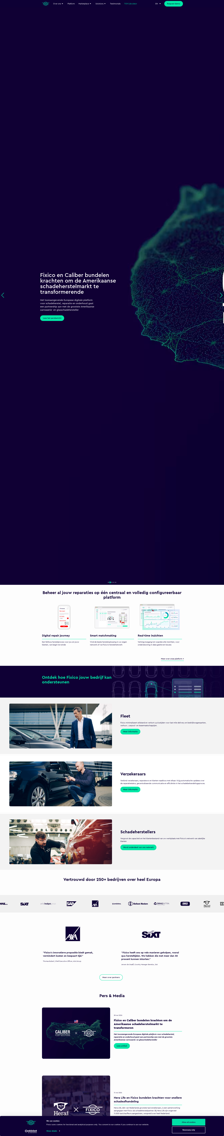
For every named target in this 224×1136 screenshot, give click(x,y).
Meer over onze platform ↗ (172, 659)
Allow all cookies (189, 1122)
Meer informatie (130, 732)
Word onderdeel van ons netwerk (138, 847)
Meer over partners (111, 977)
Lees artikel (122, 1046)
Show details (51, 1131)
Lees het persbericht (52, 318)
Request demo (173, 4)
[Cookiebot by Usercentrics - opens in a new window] (31, 1131)
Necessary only (188, 1130)
